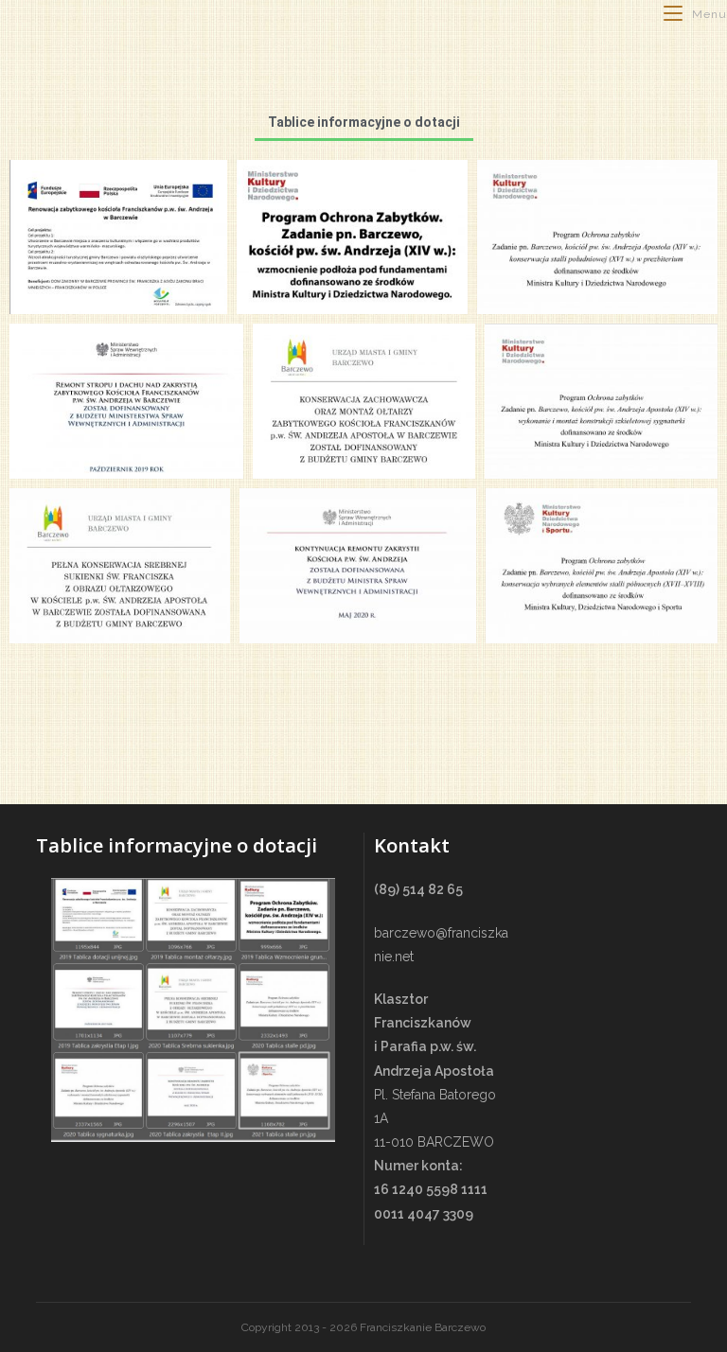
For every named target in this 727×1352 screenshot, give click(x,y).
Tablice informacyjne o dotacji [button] (364, 122)
